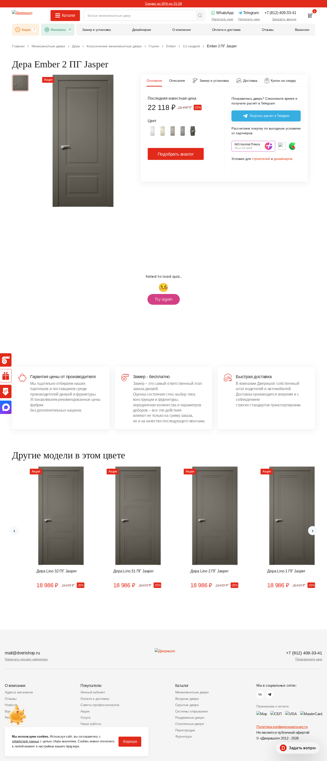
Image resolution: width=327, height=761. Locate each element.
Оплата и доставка (94, 699)
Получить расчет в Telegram (269, 116)
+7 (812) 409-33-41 (304, 653)
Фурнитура (183, 736)
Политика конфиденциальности (282, 727)
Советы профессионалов (99, 705)
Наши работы (90, 724)
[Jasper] (192, 131)
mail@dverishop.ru (22, 653)
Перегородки (185, 730)
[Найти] (200, 15)
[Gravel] (182, 131)
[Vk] (260, 694)
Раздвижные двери (189, 717)
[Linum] (162, 131)
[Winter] (152, 131)
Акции (85, 711)
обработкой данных (25, 741)
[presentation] (14, 530)
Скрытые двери (187, 705)
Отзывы (11, 699)
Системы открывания (191, 711)
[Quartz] (172, 131)
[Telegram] (269, 694)
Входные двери (187, 699)
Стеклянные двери (189, 724)
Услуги (85, 717)
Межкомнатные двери (192, 692)
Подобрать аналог (176, 154)
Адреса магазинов (19, 692)
